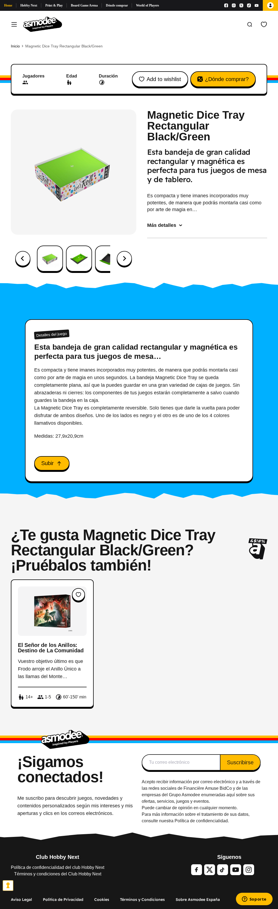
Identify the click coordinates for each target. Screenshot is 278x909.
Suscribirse (240, 762)
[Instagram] (234, 5)
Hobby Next (28, 5)
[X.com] (241, 5)
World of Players (147, 5)
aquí (230, 794)
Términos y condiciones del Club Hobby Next (57, 874)
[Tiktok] (249, 5)
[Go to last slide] (22, 258)
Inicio (15, 46)
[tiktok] (222, 869)
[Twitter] (209, 869)
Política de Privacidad (63, 899)
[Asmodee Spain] (43, 24)
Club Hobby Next (57, 857)
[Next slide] (124, 258)
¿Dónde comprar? (227, 79)
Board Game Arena (84, 5)
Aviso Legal (21, 899)
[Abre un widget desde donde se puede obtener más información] (254, 899)
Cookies (101, 899)
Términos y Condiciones (142, 899)
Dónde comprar (117, 5)
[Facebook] (226, 5)
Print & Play (54, 5)
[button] (50, 259)
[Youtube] (256, 5)
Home (8, 5)
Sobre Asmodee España (198, 899)
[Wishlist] (264, 24)
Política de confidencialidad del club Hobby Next (57, 867)
